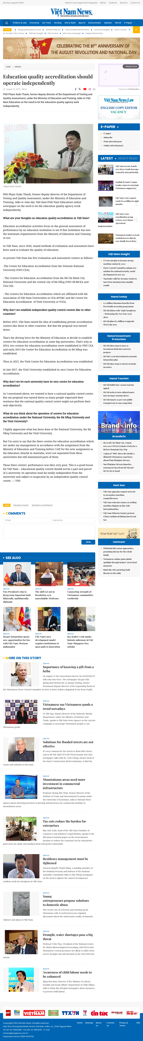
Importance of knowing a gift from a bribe (68, 669)
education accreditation (42, 505)
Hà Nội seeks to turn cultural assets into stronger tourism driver (118, 394)
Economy (34, 22)
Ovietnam (113, 3)
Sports (82, 22)
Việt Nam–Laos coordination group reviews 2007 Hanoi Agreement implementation (115, 220)
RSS (138, 1022)
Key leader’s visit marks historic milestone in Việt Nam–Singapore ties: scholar (80, 641)
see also (13, 558)
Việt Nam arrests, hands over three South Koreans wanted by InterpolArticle (127, 169)
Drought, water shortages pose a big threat (68, 937)
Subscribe (108, 137)
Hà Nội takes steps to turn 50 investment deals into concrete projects (117, 349)
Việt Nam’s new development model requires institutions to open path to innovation (47, 641)
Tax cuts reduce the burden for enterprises (64, 823)
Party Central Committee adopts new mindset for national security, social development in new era (119, 271)
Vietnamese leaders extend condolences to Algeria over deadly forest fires (127, 238)
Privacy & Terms (123, 1024)
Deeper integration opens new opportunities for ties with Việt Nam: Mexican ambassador (16, 641)
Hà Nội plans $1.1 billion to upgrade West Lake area (118, 323)
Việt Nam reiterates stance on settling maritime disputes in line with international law (120, 505)
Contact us (111, 1024)
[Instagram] (90, 89)
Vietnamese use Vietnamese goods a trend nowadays (68, 706)
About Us (123, 3)
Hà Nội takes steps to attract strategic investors (119, 365)
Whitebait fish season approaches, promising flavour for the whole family (118, 551)
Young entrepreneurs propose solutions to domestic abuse (66, 900)
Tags (6, 505)
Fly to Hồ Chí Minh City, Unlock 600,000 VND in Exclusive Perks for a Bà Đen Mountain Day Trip (120, 446)
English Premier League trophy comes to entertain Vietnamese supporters (127, 185)
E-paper (108, 127)
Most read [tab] (128, 158)
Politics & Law (20, 22)
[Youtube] (85, 89)
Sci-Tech (46, 22)
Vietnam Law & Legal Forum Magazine (81, 3)
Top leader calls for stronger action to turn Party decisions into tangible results (120, 282)
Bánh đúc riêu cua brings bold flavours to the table (116, 571)
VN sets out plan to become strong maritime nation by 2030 (118, 262)
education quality (21, 505)
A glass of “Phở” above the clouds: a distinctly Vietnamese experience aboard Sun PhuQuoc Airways (118, 457)
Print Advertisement (113, 141)
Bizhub (103, 3)
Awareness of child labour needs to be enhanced (67, 974)
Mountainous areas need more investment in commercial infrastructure (64, 783)
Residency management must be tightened (65, 861)
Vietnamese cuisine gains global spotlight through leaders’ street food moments (120, 562)
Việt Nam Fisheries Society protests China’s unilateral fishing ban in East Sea (119, 516)
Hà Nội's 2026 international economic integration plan (120, 358)
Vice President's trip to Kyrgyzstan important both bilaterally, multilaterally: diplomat (17, 596)
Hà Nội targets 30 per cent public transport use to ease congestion (117, 401)
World (118, 22)
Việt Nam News (71, 12)
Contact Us (135, 3)
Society (58, 22)
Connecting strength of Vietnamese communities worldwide (80, 595)
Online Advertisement (113, 145)
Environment (94, 22)
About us (99, 1024)
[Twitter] (79, 89)
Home (8, 67)
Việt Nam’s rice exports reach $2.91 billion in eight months (127, 201)
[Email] (94, 89)
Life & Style (70, 22)
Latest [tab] (107, 158)
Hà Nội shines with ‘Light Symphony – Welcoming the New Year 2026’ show (119, 313)
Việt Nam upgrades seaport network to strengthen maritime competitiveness (119, 495)
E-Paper (128, 22)
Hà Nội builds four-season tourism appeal (118, 387)
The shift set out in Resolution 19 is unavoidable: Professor (47, 595)
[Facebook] (75, 89)
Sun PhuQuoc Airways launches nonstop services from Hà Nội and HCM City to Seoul (118, 467)
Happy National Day (94, 33)
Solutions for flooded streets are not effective (68, 744)
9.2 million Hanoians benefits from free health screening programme (118, 305)
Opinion (108, 22)
